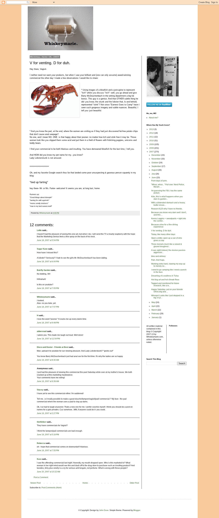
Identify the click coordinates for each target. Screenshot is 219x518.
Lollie (39, 230)
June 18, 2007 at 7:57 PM (48, 307)
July (154, 174)
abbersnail (41, 331)
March (154, 310)
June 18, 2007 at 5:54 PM (48, 240)
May (154, 302)
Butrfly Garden (43, 270)
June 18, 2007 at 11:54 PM (48, 339)
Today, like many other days (163, 234)
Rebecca (41, 443)
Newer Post (35, 483)
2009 (151, 144)
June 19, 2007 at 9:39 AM (48, 381)
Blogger (136, 510)
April (154, 306)
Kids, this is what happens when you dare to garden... (167, 197)
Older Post (134, 483)
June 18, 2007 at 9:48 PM (48, 323)
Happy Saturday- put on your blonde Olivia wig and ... (167, 290)
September (157, 166)
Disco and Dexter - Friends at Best (52, 347)
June (154, 177)
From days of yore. (159, 181)
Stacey (40, 390)
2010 (151, 140)
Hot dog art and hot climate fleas (165, 280)
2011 (151, 137)
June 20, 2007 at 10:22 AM (48, 472)
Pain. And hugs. (158, 260)
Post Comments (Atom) (52, 487)
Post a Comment (41, 477)
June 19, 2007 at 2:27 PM (48, 413)
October (155, 163)
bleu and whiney (158, 256)
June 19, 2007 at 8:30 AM (48, 360)
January (155, 317)
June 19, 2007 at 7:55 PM (48, 450)
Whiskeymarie (43, 297)
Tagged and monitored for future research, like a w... (165, 284)
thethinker (41, 422)
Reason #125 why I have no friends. (166, 209)
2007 (151, 152)
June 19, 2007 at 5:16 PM (48, 434)
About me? (153, 118)
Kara (39, 459)
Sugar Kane (42, 249)
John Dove (104, 510)
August (155, 170)
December (156, 155)
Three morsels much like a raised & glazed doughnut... (166, 245)
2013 (151, 129)
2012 (151, 133)
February (156, 313)
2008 (151, 148)
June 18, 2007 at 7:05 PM (48, 288)
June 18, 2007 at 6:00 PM (48, 261)
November (156, 159)
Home (85, 483)
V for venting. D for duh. (161, 231)
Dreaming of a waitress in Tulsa (165, 276)
